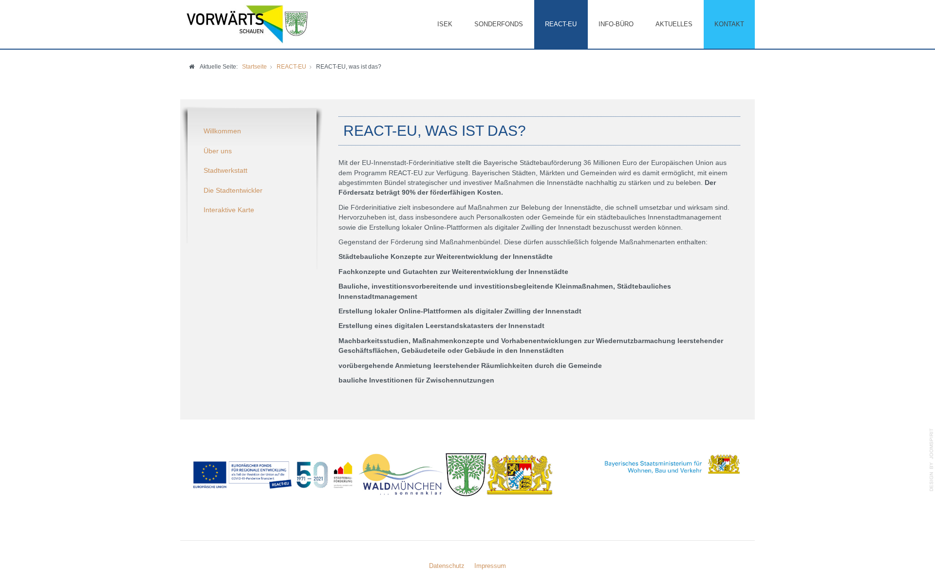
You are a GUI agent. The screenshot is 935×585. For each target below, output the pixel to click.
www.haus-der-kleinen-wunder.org (242, 508)
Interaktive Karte (229, 210)
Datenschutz (447, 565)
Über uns (218, 151)
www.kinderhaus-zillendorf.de (341, 508)
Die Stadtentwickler (233, 190)
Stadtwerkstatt (225, 170)
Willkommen (222, 131)
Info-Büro (616, 24)
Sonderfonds (498, 24)
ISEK (444, 24)
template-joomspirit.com (932, 460)
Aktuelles (673, 24)
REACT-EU (561, 24)
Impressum (490, 565)
